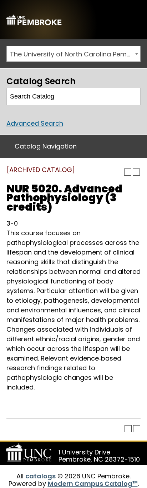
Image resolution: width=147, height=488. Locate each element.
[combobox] (73, 54)
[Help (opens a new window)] (136, 172)
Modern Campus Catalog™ (93, 483)
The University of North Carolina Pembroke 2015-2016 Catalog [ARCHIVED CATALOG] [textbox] (75, 54)
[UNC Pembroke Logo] (30, 453)
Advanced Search (34, 123)
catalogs (40, 476)
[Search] (132, 97)
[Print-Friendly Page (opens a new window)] (127, 172)
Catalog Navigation (46, 146)
